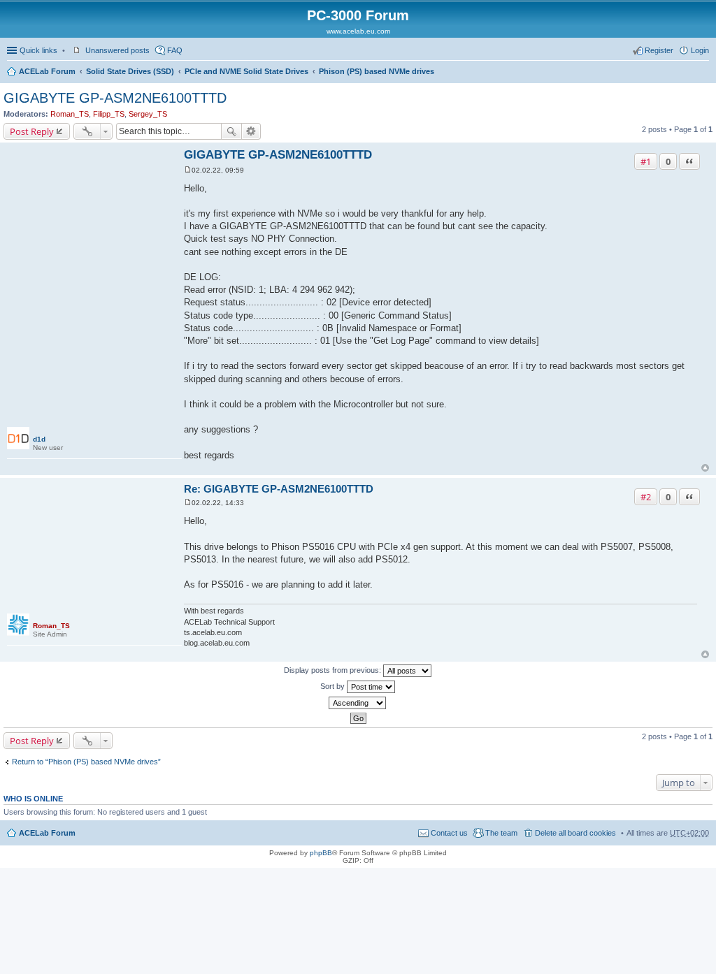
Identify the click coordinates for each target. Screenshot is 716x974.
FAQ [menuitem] (174, 50)
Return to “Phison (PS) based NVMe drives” (86, 761)
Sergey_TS (148, 114)
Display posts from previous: (333, 670)
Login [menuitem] (700, 50)
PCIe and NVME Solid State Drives (246, 71)
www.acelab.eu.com (358, 31)
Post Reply (32, 131)
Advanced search (251, 131)
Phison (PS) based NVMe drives (376, 71)
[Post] (188, 170)
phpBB (321, 853)
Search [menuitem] (703, 72)
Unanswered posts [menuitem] (117, 50)
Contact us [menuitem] (449, 833)
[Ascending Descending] (358, 703)
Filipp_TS (108, 114)
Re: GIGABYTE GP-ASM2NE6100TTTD (278, 489)
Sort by (333, 686)
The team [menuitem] (501, 833)
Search (231, 131)
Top (705, 468)
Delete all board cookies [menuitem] (575, 833)
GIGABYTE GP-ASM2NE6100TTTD (115, 98)
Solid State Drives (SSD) (130, 71)
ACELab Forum (47, 71)
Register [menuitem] (659, 50)
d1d (39, 439)
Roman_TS (69, 114)
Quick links (38, 50)
